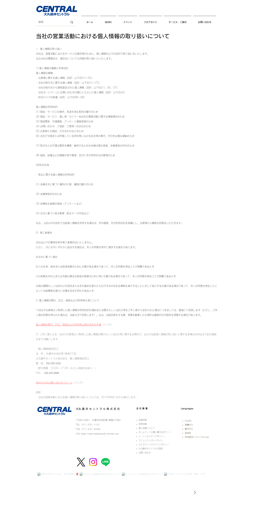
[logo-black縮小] (81, 462)
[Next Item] (194, 492)
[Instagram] (93, 462)
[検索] (72, 22)
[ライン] (105, 462)
